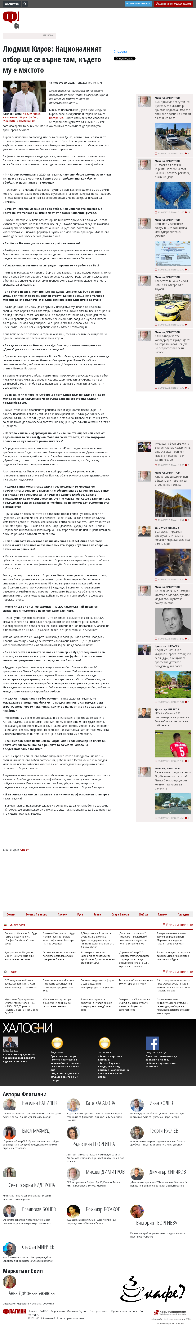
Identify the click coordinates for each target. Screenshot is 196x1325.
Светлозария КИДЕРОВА (32, 1185)
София (11, 914)
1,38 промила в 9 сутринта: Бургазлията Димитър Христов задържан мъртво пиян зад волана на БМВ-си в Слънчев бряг (173, 110)
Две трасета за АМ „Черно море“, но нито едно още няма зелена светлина (19, 956)
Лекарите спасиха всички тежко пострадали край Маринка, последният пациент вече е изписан (171, 938)
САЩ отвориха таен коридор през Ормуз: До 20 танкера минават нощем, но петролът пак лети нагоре (172, 344)
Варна (97, 914)
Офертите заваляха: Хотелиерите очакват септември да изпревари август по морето (27, 1221)
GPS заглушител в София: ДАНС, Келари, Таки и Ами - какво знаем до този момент (21, 984)
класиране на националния (19, 120)
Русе (80, 914)
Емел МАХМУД (36, 1130)
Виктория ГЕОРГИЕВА (156, 1222)
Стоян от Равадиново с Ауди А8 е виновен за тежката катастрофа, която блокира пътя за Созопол (59, 938)
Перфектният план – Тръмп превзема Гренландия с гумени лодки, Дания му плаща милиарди (32, 1115)
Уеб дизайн (157, 1319)
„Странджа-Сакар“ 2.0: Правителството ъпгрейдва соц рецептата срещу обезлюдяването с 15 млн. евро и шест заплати (134, 959)
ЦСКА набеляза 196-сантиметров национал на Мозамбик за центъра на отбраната (172, 719)
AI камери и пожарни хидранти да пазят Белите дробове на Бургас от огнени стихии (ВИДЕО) (98, 957)
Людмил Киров (31, 113)
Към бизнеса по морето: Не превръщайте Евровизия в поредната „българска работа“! (28, 1259)
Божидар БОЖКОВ (103, 1209)
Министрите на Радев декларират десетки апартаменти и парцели (27, 1197)
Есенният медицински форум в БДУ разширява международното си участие (171, 230)
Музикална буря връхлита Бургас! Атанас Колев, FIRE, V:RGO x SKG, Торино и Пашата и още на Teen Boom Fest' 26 (173, 451)
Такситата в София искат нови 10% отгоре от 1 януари (171, 285)
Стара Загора (120, 914)
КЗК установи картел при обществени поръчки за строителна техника (171, 480)
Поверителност (99, 1311)
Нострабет (56, 118)
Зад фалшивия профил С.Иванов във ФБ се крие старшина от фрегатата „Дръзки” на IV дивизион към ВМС (94, 1117)
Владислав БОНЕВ (39, 1209)
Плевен (62, 914)
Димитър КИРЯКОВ (167, 1171)
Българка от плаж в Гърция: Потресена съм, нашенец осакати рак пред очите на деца (172, 171)
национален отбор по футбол (20, 117)
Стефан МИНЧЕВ (38, 1247)
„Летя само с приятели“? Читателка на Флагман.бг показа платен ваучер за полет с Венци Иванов (133, 938)
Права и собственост (124, 1311)
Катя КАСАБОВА (100, 1103)
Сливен (162, 914)
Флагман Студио (77, 1311)
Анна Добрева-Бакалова (32, 1293)
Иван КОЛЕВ (161, 1103)
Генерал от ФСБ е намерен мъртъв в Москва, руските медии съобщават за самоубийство (172, 597)
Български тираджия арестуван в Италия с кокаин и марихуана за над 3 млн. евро (172, 537)
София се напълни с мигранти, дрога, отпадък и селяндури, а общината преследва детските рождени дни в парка (173, 658)
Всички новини (179, 924)
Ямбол (143, 914)
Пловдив (183, 914)
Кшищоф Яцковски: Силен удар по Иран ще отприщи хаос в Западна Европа (92, 1221)
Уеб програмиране (174, 1319)
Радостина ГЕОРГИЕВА (93, 1144)
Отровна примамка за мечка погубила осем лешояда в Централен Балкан (59, 956)
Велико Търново (36, 914)
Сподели (120, 51)
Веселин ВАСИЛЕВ (39, 1103)
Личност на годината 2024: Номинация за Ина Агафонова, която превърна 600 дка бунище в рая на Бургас (95, 1158)
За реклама (58, 1311)
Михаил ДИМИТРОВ (105, 1171)
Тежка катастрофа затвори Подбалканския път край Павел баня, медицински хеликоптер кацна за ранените (173, 780)
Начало (32, 1311)
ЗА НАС (44, 1311)
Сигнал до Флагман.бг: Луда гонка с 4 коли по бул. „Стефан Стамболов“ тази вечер (21, 938)
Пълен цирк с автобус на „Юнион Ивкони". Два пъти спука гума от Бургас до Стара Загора (157, 1115)
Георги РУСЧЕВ (163, 1130)
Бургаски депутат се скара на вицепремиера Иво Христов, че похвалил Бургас (173, 956)
